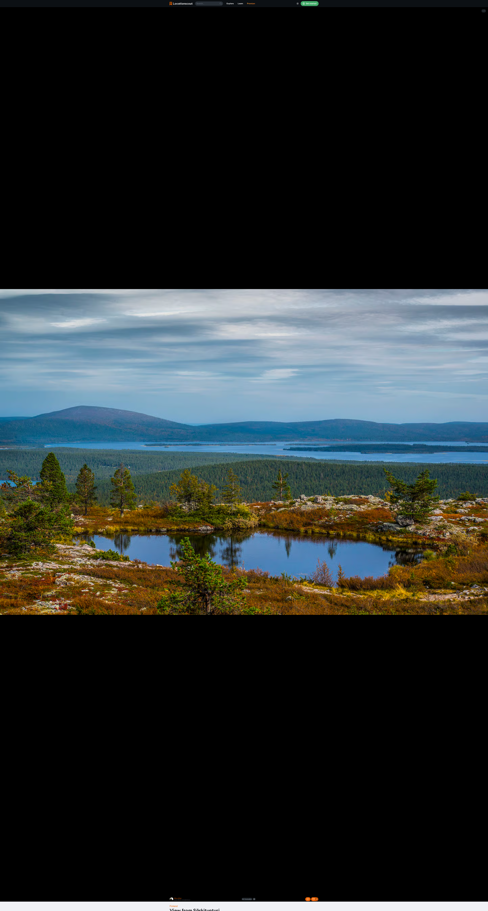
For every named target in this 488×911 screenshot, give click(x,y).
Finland (174, 906)
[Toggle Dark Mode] (297, 3)
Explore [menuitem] (230, 3)
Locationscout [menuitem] (181, 3)
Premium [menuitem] (251, 3)
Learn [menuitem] (240, 3)
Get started (311, 3)
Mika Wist (177, 898)
